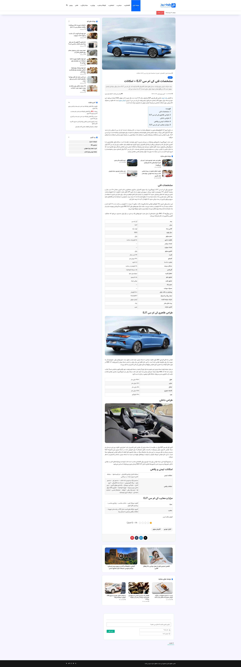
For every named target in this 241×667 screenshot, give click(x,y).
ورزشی (93, 5)
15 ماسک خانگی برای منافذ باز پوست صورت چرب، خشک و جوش (77, 88)
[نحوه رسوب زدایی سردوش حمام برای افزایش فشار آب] (92, 53)
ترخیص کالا (94, 145)
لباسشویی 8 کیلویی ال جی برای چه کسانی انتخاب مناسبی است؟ (77, 43)
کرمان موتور (122, 100)
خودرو (157, 73)
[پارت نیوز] (168, 5)
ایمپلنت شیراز (93, 142)
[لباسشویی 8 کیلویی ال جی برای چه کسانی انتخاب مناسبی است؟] (92, 44)
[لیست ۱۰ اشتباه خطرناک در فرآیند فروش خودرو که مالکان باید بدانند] (162, 588)
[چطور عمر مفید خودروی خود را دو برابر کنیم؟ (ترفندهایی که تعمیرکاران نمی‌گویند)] (167, 162)
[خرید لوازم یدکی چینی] (132, 162)
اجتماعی (112, 5)
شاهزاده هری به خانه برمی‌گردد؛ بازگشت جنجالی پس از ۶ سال (77, 26)
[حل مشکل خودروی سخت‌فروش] (132, 173)
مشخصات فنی (164, 111)
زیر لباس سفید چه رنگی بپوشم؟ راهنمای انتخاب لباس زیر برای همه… (77, 79)
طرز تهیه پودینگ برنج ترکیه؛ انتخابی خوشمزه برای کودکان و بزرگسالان (77, 70)
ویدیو (71, 5)
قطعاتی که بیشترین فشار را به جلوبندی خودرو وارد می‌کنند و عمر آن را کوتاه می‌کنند (139, 597)
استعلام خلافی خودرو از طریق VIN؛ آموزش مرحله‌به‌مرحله (116, 596)
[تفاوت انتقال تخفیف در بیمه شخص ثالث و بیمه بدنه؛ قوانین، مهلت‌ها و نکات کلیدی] (167, 173)
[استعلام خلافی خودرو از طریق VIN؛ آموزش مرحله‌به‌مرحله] (115, 588)
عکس (76, 5)
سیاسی (120, 5)
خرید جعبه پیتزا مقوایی (90, 149)
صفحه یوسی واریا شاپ (90, 152)
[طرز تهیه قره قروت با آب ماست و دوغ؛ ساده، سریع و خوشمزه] (92, 36)
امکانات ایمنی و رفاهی (161, 121)
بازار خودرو (167, 529)
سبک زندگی (85, 5)
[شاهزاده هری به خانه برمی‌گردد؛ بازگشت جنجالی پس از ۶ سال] (92, 27)
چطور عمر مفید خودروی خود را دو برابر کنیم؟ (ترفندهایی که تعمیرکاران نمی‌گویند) (151, 162)
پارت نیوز (164, 98)
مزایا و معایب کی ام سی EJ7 (159, 124)
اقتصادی (127, 5)
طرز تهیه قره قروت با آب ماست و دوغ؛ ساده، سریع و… (77, 35)
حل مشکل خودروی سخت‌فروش (117, 171)
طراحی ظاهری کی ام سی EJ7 (159, 115)
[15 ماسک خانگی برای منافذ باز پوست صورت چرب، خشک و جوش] (92, 88)
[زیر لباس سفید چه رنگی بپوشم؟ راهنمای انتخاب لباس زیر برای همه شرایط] (92, 79)
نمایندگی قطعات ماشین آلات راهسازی (84, 127)
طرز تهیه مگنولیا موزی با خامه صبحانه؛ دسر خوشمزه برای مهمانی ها (78, 61)
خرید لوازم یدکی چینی (120, 160)
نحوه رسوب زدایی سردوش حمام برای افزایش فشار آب (77, 51)
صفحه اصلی (136, 5)
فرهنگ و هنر (102, 5)
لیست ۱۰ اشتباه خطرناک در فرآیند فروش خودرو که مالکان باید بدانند (164, 596)
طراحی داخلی (164, 118)
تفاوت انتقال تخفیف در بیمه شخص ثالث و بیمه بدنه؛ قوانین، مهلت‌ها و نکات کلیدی (151, 173)
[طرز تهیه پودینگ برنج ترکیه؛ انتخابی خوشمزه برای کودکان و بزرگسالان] (92, 70)
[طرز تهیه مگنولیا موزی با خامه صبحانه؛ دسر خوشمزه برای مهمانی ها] (92, 61)
